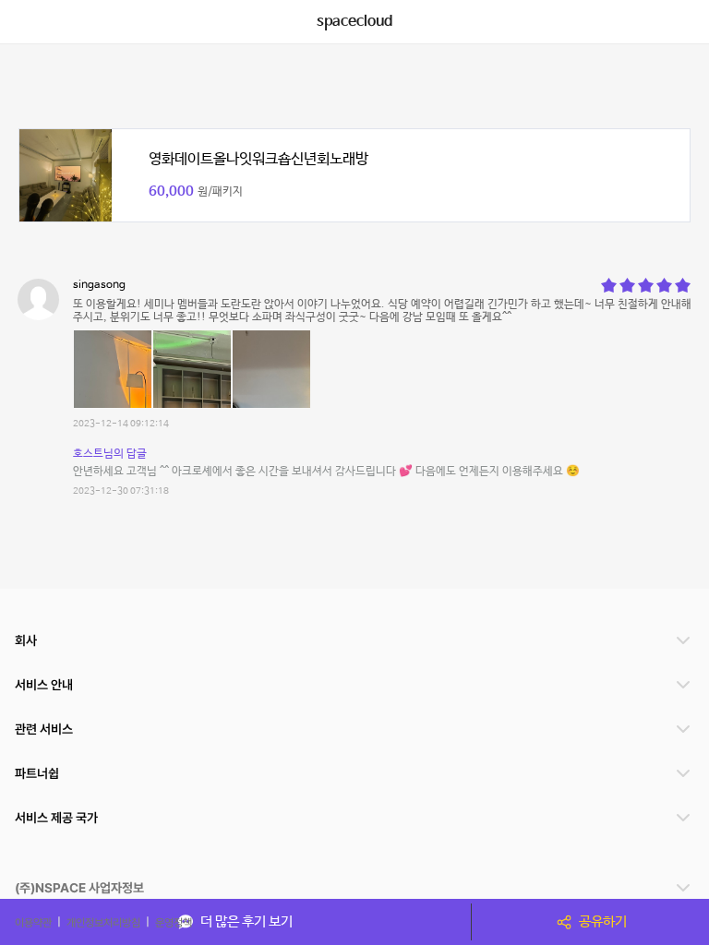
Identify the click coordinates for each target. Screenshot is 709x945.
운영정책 (173, 921)
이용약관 (33, 921)
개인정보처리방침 (103, 921)
